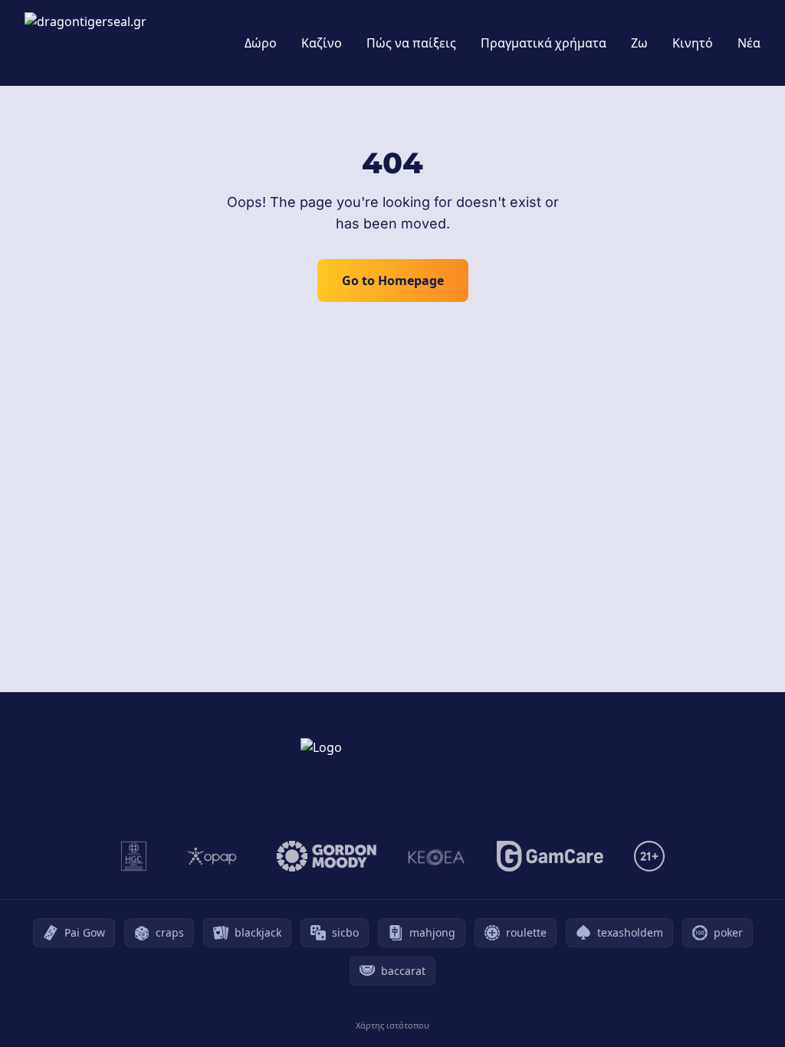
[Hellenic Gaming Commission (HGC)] (133, 856)
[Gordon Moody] (326, 856)
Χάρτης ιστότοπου (392, 1025)
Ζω (639, 42)
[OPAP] (212, 856)
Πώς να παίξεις (411, 42)
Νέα (748, 42)
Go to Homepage (393, 280)
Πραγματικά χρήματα (543, 42)
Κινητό (692, 42)
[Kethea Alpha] (436, 856)
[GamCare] (550, 856)
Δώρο (261, 42)
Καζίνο (321, 42)
